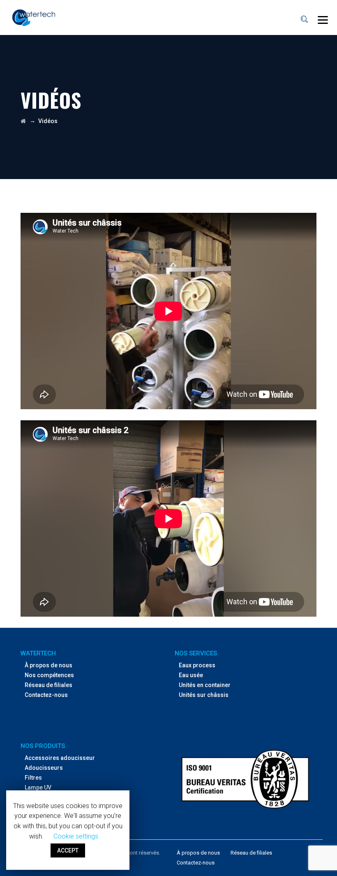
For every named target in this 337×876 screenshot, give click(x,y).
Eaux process (197, 665)
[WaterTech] (33, 17)
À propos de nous (48, 665)
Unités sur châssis (204, 695)
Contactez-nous (46, 695)
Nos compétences (49, 675)
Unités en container (205, 685)
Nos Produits (43, 746)
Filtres (33, 777)
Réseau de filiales (48, 685)
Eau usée (191, 675)
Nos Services (196, 653)
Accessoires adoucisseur (60, 758)
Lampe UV (38, 787)
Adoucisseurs (44, 767)
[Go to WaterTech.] (23, 121)
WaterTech (38, 653)
